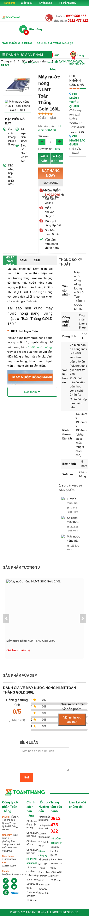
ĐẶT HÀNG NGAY (50, 175)
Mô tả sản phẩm (10, 260)
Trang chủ (9, 2)
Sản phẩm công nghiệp (55, 43)
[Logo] (11, 17)
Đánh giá (23, 262)
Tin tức (14, 8)
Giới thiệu (26, 2)
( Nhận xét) (17, 720)
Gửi (26, 777)
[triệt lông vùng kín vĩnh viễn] (14, 881)
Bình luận (36, 262)
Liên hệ (57, 8)
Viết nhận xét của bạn (72, 719)
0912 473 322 (78, 20)
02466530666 (9, 859)
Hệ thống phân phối (35, 8)
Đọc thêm (30, 391)
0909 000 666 (76, 16)
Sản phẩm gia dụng (17, 43)
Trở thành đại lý (67, 2)
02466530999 (9, 865)
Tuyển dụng (45, 2)
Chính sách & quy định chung (32, 824)
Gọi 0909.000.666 (57, 163)
